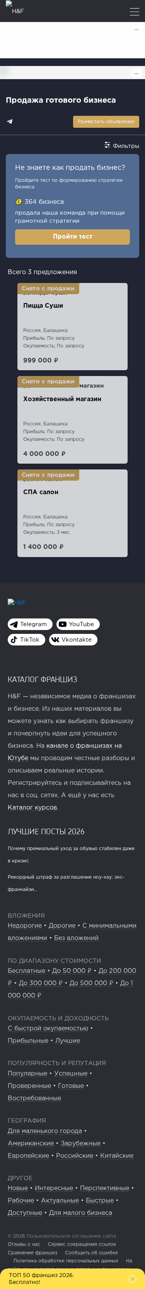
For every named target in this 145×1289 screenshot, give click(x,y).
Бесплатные (26, 971)
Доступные (25, 1213)
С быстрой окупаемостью (48, 1029)
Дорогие (62, 926)
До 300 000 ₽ (41, 983)
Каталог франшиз (42, 679)
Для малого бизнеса (80, 1213)
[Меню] (134, 12)
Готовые (71, 1086)
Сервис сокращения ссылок (82, 1244)
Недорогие (25, 926)
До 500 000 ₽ (91, 983)
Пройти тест (72, 237)
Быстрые (100, 1201)
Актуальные (60, 1201)
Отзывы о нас (24, 1244)
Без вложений (76, 938)
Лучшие (67, 1041)
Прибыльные (28, 1041)
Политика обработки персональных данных (66, 1261)
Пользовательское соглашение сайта (70, 1236)
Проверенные (29, 1086)
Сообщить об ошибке (91, 1253)
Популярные (27, 1074)
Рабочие (21, 1201)
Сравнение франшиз (32, 1253)
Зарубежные (81, 1144)
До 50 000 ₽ (72, 971)
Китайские (116, 1156)
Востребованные (34, 1098)
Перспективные (104, 1188)
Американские (31, 1144)
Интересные (54, 1188)
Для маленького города (45, 1131)
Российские (74, 1156)
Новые (18, 1188)
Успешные (70, 1074)
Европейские (28, 1156)
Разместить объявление (106, 122)
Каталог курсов (32, 808)
